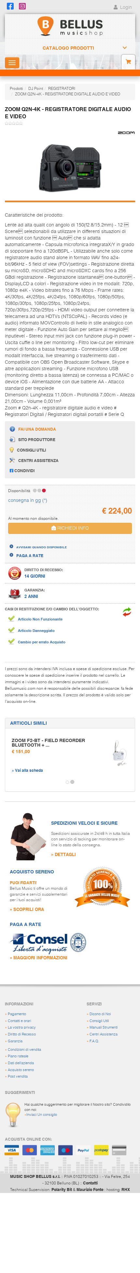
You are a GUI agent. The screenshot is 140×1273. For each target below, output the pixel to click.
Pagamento (17, 1014)
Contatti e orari (19, 1021)
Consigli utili (31, 450)
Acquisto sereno (21, 1070)
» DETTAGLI (63, 854)
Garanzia (15, 1041)
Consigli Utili (99, 1021)
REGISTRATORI (61, 89)
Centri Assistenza (104, 1034)
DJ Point (35, 89)
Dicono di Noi (100, 1014)
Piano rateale (18, 1056)
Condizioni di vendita (24, 1049)
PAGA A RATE (29, 555)
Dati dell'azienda (21, 1063)
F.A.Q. (94, 1041)
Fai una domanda (37, 429)
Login (125, 7)
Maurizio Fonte (90, 1189)
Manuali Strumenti (104, 1027)
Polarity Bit (61, 1189)
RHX (125, 1189)
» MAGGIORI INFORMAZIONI (38, 957)
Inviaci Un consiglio (41, 1114)
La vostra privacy (22, 1027)
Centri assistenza (38, 460)
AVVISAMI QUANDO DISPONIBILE (41, 547)
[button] (11, 782)
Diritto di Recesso (22, 1034)
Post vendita (18, 1076)
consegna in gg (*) (27, 500)
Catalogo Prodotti (68, 48)
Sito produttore (36, 439)
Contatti (90, 1182)
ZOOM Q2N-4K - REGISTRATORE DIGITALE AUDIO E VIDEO (67, 94)
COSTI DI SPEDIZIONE (36, 541)
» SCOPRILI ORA (27, 909)
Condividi (24, 470)
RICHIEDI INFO (72, 528)
